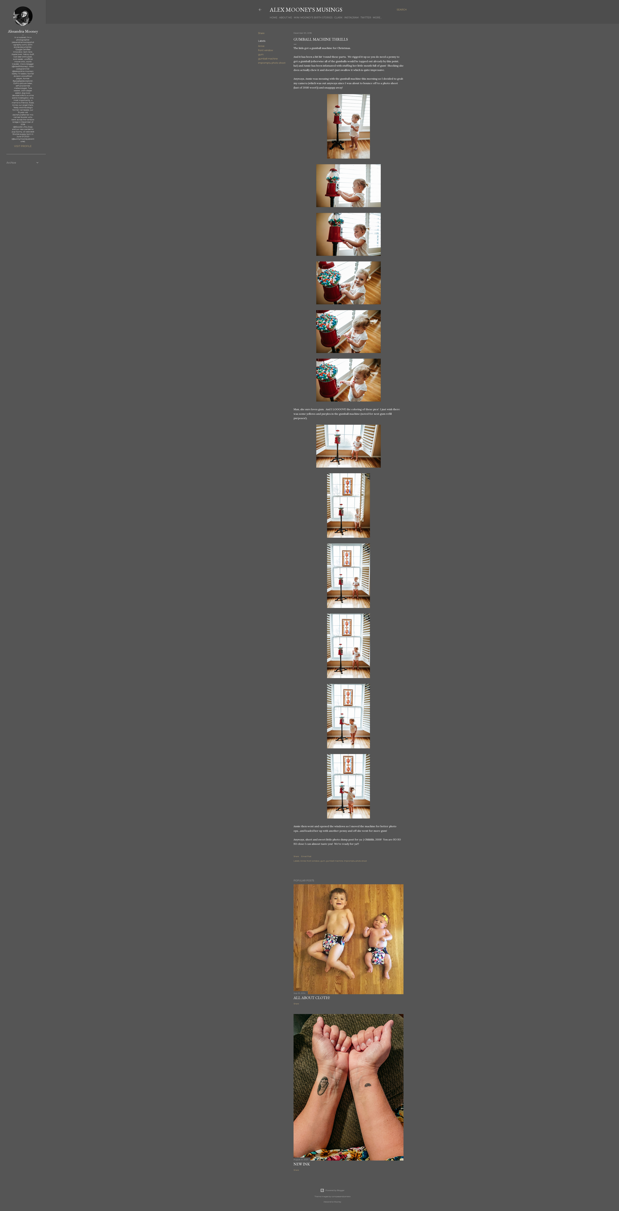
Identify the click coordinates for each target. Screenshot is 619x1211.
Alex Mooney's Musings (306, 9)
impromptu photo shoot (271, 62)
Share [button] (261, 33)
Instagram (351, 17)
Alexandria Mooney (23, 31)
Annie (261, 46)
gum (261, 54)
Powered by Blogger (334, 1190)
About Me (285, 17)
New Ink (302, 1164)
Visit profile (23, 146)
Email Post (306, 856)
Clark (338, 17)
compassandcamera (341, 1196)
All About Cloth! (312, 997)
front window (265, 50)
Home (273, 17)
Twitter (365, 17)
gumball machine (268, 58)
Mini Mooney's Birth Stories (313, 17)
